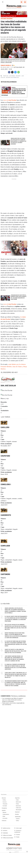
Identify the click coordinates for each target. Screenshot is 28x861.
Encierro (18, 76)
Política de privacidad (8, 837)
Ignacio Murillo (6, 65)
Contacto (5, 830)
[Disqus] (14, 727)
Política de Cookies (7, 835)
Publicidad (5, 833)
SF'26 (2, 16)
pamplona (5, 76)
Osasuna (4, 820)
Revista (17, 814)
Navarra (4, 798)
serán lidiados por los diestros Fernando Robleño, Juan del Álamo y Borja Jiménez (14, 366)
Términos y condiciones (18, 696)
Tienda (17, 837)
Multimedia (18, 816)
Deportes (17, 798)
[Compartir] (9, 72)
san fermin (12, 76)
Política (4, 800)
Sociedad (5, 805)
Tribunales (5, 803)
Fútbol (17, 800)
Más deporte (18, 809)
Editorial (4, 812)
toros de (9, 100)
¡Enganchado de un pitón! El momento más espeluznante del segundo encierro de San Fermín (18, 297)
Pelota (17, 803)
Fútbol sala (18, 807)
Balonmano (18, 805)
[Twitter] (13, 65)
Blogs (4, 816)
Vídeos (17, 820)
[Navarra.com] (13, 6)
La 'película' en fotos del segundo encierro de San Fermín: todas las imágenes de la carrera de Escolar (14, 92)
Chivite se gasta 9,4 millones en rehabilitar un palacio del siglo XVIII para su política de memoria (15, 651)
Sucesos (5, 801)
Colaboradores (6, 814)
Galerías (18, 818)
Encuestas (5, 818)
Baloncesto (18, 801)
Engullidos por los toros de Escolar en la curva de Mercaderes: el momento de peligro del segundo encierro (18, 141)
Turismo (18, 834)
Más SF (14, 16)
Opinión (4, 810)
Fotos (6, 16)
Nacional (17, 812)
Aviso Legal (19, 828)
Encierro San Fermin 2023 (12, 77)
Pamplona (4, 808)
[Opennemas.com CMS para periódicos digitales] (14, 849)
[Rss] (14, 65)
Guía (10, 16)
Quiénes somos (6, 828)
